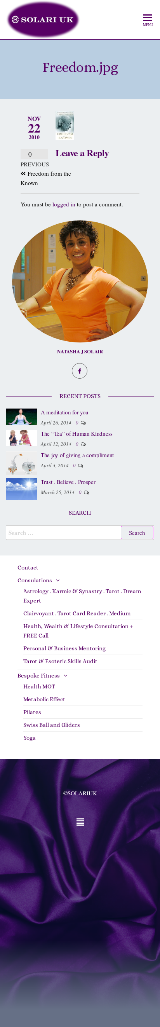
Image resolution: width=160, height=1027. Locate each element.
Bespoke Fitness (38, 675)
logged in (63, 204)
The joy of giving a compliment (77, 455)
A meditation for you (65, 412)
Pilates (32, 712)
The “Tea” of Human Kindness (77, 433)
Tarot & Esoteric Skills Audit (60, 661)
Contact (27, 567)
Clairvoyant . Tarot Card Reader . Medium (76, 613)
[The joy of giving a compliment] (21, 462)
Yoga (29, 737)
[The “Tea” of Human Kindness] (21, 437)
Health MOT (39, 686)
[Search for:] (80, 532)
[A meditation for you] (21, 416)
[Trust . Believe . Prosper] (21, 488)
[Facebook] (79, 371)
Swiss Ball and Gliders (51, 724)
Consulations (34, 580)
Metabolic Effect (44, 699)
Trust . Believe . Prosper (68, 482)
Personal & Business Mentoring (64, 648)
